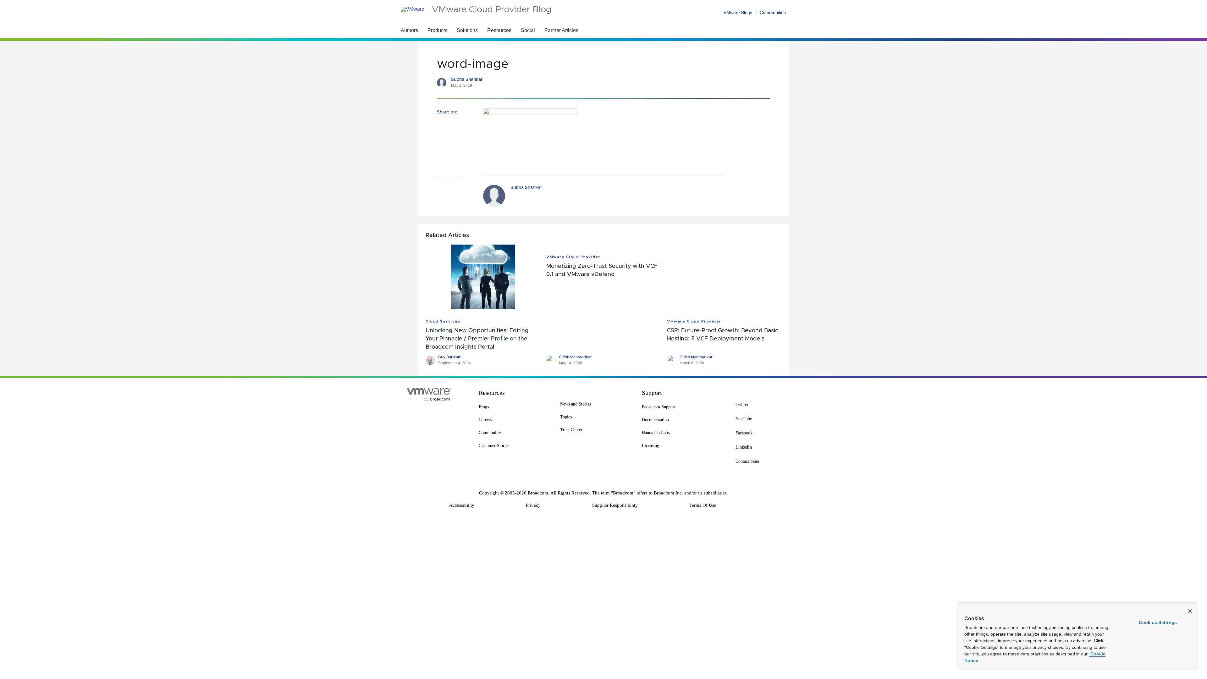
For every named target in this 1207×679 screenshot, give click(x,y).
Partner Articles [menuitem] (561, 30)
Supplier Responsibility (615, 505)
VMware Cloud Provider (573, 257)
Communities (773, 12)
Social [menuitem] (528, 30)
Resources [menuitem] (499, 30)
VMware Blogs (738, 12)
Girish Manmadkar (575, 357)
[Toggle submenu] (451, 30)
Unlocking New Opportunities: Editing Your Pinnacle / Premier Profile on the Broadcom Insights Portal (477, 339)
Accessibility (461, 505)
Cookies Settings (1158, 622)
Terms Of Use (702, 505)
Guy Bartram (449, 357)
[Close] (1190, 611)
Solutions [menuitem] (467, 30)
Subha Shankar (467, 79)
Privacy (533, 505)
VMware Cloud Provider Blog (491, 10)
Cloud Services (443, 321)
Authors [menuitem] (409, 30)
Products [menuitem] (437, 30)
